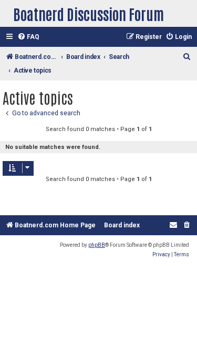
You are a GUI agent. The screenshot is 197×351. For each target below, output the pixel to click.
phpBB (96, 245)
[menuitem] (28, 37)
